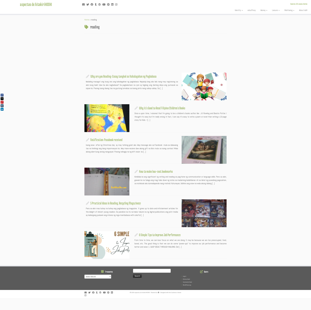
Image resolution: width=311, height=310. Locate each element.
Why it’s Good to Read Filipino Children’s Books (162, 108)
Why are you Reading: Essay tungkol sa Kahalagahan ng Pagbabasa (123, 76)
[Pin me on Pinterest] (109, 4)
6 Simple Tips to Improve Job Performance (160, 235)
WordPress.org (187, 285)
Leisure (275, 10)
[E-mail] (84, 4)
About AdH (303, 10)
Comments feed (187, 282)
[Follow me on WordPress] (100, 4)
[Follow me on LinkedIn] (113, 4)
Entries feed (186, 279)
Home (86, 19)
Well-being (288, 10)
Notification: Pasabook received (106, 140)
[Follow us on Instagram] (117, 4)
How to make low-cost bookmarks (156, 171)
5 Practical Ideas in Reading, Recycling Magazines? (115, 203)
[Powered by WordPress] (158, 292)
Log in (184, 276)
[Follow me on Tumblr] (96, 4)
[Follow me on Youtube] (104, 4)
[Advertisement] (155, 54)
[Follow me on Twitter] (88, 4)
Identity (238, 10)
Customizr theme (176, 292)
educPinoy (252, 10)
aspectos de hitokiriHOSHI (36, 4)
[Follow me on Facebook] (93, 4)
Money (263, 10)
